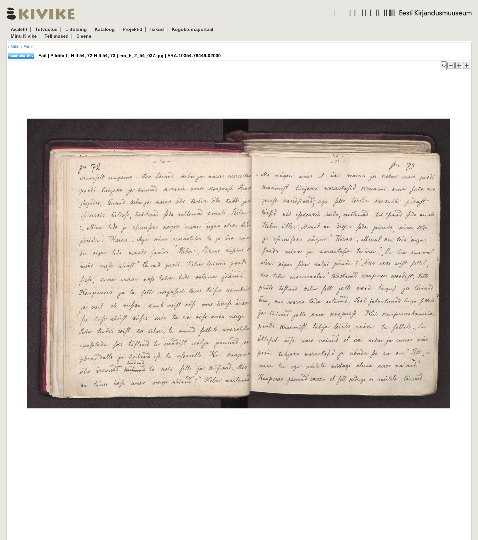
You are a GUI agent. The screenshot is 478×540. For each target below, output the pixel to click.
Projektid (132, 29)
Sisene (83, 36)
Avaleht (19, 29)
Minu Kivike (24, 36)
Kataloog (105, 29)
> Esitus (27, 47)
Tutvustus (46, 29)
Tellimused (57, 36)
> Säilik (13, 47)
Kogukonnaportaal (192, 29)
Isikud (157, 29)
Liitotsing (76, 29)
